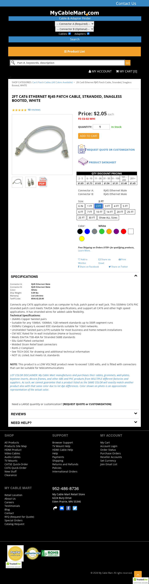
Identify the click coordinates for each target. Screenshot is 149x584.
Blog (7, 509)
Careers (9, 502)
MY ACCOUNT (101, 71)
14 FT (109, 211)
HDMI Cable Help (62, 449)
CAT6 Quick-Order (16, 468)
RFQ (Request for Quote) (19, 516)
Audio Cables (13, 457)
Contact (9, 513)
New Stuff (11, 471)
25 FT (130, 211)
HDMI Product (13, 449)
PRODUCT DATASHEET (102, 162)
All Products (12, 442)
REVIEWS (18, 414)
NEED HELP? (21, 422)
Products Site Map (16, 446)
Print (123, 259)
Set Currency (108, 460)
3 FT (107, 206)
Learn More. (84, 250)
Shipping (57, 460)
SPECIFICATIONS (24, 276)
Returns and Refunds (65, 464)
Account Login (108, 446)
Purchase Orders (110, 453)
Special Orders (14, 520)
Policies (56, 468)
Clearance (11, 475)
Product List (76, 51)
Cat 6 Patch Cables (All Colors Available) (52, 82)
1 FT (89, 206)
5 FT (125, 206)
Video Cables (12, 453)
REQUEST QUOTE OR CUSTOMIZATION (111, 149)
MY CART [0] (128, 71)
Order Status (108, 449)
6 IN (80, 206)
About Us (10, 498)
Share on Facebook (89, 266)
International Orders (64, 471)
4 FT (116, 206)
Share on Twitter (119, 266)
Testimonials (12, 506)
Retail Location (13, 495)
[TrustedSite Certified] (140, 580)
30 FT (92, 217)
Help (55, 453)
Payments (58, 457)
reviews (34, 109)
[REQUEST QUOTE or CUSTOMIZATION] (87, 404)
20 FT (120, 211)
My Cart (105, 442)
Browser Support (62, 442)
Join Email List (108, 464)
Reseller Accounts (111, 457)
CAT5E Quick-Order (16, 464)
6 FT (80, 211)
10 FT (99, 211)
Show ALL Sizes (108, 217)
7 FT (89, 211)
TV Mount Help (61, 446)
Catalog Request (14, 524)
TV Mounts (11, 460)
